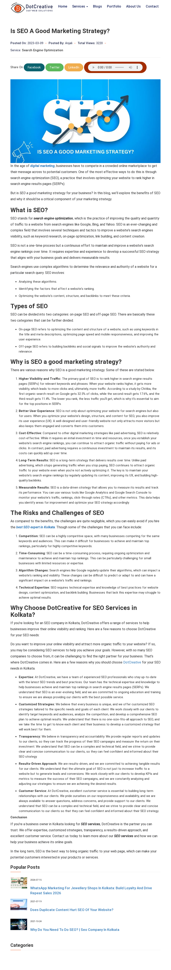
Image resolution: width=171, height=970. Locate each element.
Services (79, 6)
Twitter (54, 67)
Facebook (34, 67)
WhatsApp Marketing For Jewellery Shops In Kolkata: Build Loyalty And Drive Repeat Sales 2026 (91, 890)
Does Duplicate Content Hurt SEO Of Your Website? (71, 910)
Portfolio (114, 6)
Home (62, 6)
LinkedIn (73, 67)
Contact (152, 6)
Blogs (97, 6)
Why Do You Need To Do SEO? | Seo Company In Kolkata (74, 930)
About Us (133, 6)
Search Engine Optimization (42, 50)
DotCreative (132, 662)
